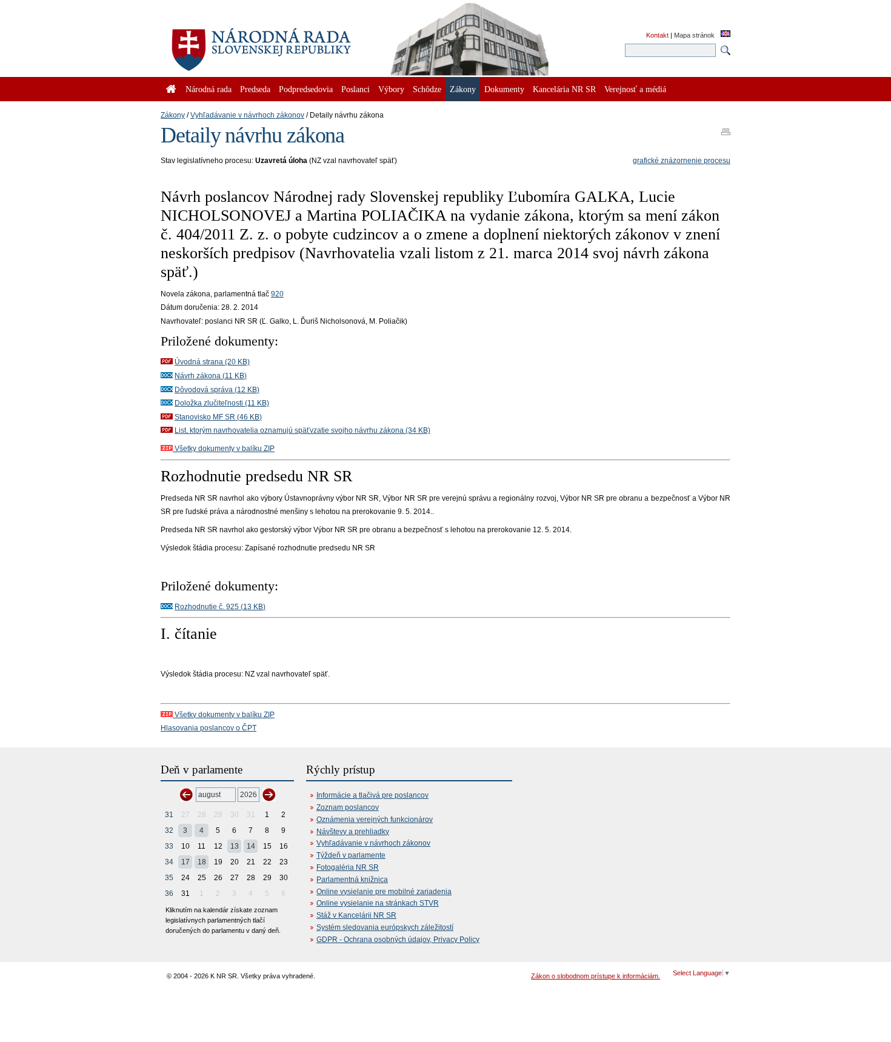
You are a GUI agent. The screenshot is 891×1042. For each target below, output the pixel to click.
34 (169, 862)
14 (251, 846)
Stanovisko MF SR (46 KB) (218, 417)
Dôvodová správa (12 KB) (217, 390)
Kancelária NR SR (564, 89)
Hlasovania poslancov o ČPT (208, 728)
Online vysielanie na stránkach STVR (377, 903)
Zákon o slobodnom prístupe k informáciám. (595, 976)
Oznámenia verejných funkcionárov (374, 819)
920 (277, 294)
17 (185, 862)
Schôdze (427, 89)
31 (169, 814)
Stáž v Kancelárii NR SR (356, 915)
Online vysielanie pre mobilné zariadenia (384, 891)
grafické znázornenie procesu (681, 160)
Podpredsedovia (306, 89)
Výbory (391, 89)
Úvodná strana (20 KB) (212, 362)
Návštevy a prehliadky (352, 831)
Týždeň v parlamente (350, 855)
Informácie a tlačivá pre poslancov (372, 795)
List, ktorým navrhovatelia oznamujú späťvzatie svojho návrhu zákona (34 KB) (302, 430)
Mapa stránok (694, 35)
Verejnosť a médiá (635, 89)
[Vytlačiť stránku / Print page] (725, 128)
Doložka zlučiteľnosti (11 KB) (222, 403)
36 (169, 893)
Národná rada (208, 89)
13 (234, 846)
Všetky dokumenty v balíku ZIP (224, 448)
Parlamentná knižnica (352, 879)
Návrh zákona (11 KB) (211, 376)
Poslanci (355, 89)
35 (169, 877)
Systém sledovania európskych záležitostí (384, 927)
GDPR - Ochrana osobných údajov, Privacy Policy (397, 939)
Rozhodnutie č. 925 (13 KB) (220, 607)
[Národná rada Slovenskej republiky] (300, 42)
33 (169, 846)
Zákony (173, 115)
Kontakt (657, 35)
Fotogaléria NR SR (347, 867)
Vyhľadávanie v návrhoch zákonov (247, 115)
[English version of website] (725, 34)
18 (202, 862)
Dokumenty (504, 89)
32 (169, 830)
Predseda (255, 89)
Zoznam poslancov (347, 807)
